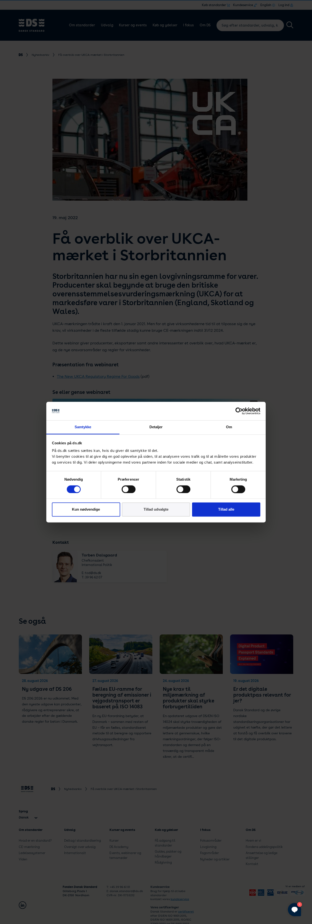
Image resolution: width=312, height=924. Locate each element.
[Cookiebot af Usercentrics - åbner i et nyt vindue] (239, 411)
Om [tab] (229, 427)
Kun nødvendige (86, 509)
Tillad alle (226, 509)
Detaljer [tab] (156, 427)
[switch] (129, 489)
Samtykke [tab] (83, 427)
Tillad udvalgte (156, 509)
